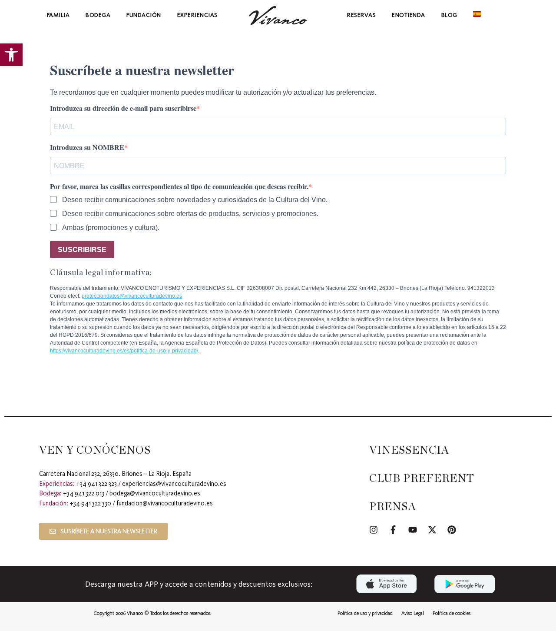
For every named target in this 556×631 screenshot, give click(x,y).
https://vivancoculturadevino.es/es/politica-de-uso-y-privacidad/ (124, 351)
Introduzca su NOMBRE (87, 147)
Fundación (143, 15)
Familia (58, 15)
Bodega (98, 15)
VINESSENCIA (409, 450)
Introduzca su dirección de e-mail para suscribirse (123, 108)
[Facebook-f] (393, 529)
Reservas (361, 15)
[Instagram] (373, 529)
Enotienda (408, 15)
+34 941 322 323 (96, 484)
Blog (449, 15)
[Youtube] (412, 529)
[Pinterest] (451, 529)
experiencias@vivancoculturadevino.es (174, 484)
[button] (11, 54)
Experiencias (197, 15)
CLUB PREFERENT (421, 478)
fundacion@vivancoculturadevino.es (164, 503)
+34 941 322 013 (83, 493)
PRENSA (392, 506)
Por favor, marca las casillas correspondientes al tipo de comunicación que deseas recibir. (179, 186)
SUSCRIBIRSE (82, 249)
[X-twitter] (432, 529)
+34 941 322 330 (90, 503)
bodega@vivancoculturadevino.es (154, 493)
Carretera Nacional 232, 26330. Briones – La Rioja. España (115, 474)
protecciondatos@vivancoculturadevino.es (132, 296)
